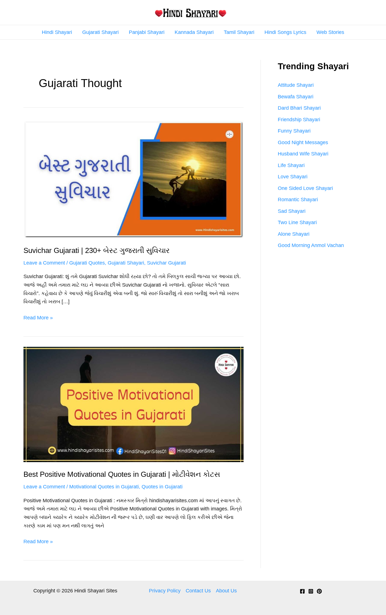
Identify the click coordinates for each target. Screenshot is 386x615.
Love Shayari (292, 176)
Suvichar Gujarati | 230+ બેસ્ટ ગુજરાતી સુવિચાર (96, 250)
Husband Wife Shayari (303, 154)
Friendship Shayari (299, 119)
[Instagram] (310, 591)
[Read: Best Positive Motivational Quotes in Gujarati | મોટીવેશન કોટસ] (133, 404)
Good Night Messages (303, 142)
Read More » (38, 318)
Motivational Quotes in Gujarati (104, 487)
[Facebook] (302, 591)
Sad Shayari (291, 211)
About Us (226, 591)
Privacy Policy (165, 591)
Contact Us (198, 591)
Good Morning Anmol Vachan (311, 245)
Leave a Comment (44, 263)
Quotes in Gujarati (162, 487)
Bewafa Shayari (295, 96)
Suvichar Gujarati (166, 263)
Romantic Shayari (298, 199)
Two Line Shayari (297, 222)
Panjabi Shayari (146, 32)
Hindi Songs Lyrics (285, 32)
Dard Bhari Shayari (299, 108)
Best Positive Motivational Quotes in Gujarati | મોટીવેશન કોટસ (121, 474)
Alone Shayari (293, 234)
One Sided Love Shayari (305, 188)
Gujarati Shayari (100, 32)
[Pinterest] (319, 591)
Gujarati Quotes (87, 263)
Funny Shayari (294, 131)
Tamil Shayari (239, 32)
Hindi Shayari (57, 32)
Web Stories (330, 32)
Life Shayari (291, 165)
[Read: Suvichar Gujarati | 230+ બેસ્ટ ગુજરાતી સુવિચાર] (133, 179)
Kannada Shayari (194, 32)
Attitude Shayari (296, 85)
